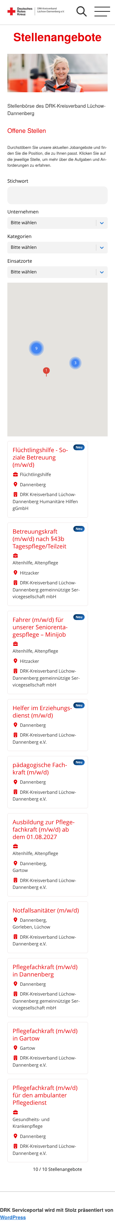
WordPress (13, 1217)
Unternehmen (23, 212)
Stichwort (17, 181)
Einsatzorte (19, 261)
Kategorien (19, 236)
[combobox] (11, 223)
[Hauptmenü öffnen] (102, 11)
